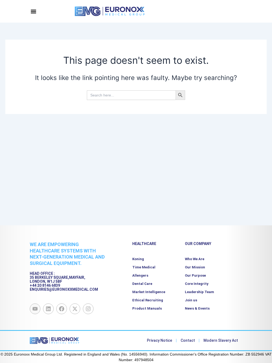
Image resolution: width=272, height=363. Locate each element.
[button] (33, 11)
